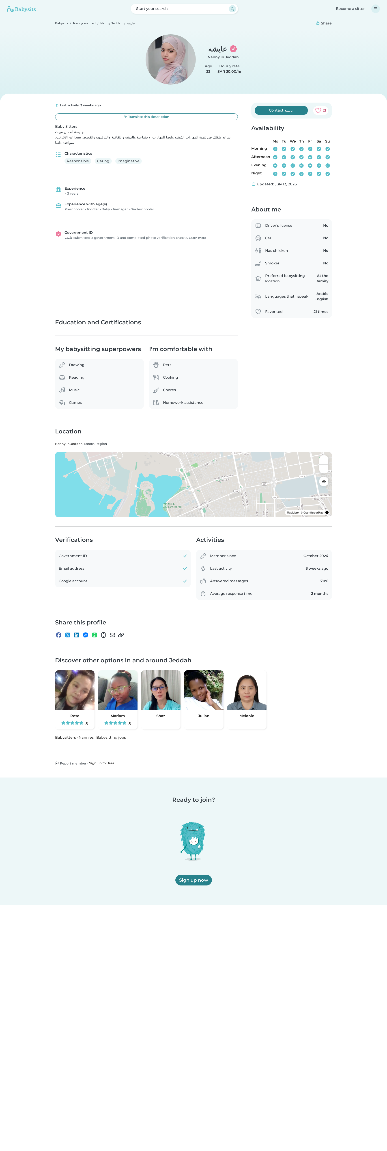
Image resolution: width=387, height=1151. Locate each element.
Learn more (197, 237)
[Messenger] (85, 635)
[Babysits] (21, 9)
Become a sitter (350, 9)
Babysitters (65, 737)
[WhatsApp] (94, 635)
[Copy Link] (121, 635)
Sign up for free (101, 763)
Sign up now (193, 880)
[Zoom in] (323, 460)
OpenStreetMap (313, 513)
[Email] (112, 635)
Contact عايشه (281, 110)
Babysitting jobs (111, 737)
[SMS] (103, 635)
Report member (72, 763)
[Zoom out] (323, 469)
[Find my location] (323, 481)
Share (326, 23)
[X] (67, 635)
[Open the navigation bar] (375, 8)
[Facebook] (58, 635)
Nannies (86, 737)
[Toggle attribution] (327, 512)
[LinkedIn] (76, 635)
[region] (193, 485)
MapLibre (293, 513)
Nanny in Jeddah (223, 57)
